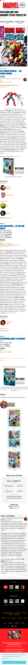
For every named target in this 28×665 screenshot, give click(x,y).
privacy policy (10, 623)
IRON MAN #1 (17, 156)
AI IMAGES (4, 618)
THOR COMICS (16, 614)
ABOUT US (20, 618)
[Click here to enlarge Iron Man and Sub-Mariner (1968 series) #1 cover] (13, 66)
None (2, 350)
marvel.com (23, 623)
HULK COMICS (18, 613)
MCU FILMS (13, 618)
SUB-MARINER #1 (12, 313)
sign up (5, 623)
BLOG (8, 618)
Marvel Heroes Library (13, 643)
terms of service (16, 623)
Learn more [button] (5, 658)
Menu (4, 1)
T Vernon (3, 242)
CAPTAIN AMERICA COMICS (8, 613)
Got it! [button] (14, 662)
